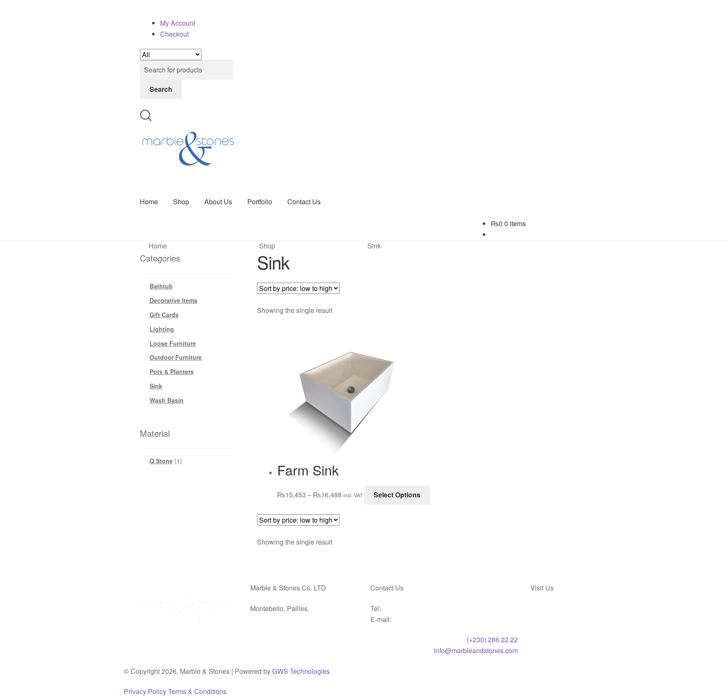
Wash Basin (165, 399)
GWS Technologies (290, 670)
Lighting (161, 328)
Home (149, 201)
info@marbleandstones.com (476, 650)
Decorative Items (172, 300)
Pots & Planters (170, 371)
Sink (155, 385)
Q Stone (160, 460)
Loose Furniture (170, 342)
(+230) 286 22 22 (495, 639)
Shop (179, 201)
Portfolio (256, 201)
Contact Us (301, 201)
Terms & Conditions (193, 690)
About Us (215, 201)
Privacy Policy (143, 690)
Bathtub (160, 285)
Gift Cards (162, 314)
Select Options (388, 494)
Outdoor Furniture (174, 357)
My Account (176, 23)
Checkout (173, 33)
